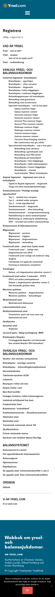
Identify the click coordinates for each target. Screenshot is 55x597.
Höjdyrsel (13, 328)
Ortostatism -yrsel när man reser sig (26, 314)
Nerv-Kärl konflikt (11, 391)
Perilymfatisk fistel (12, 404)
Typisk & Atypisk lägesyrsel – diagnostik (28, 183)
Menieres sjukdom (12, 289)
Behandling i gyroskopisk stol (29, 151)
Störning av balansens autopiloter (25, 264)
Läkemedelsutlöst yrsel (14, 307)
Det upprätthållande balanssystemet (21, 454)
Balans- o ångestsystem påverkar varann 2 (29, 282)
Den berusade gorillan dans (22, 285)
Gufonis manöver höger (26, 133)
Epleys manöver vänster (26, 111)
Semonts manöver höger (26, 114)
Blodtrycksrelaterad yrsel (15, 311)
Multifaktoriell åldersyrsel (21, 303)
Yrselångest (8, 268)
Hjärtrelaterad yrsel (18, 317)
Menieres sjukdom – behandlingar (25, 295)
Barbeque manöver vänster (27, 130)
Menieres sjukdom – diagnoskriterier (26, 292)
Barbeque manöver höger (27, 127)
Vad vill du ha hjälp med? (21, 58)
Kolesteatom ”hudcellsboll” (16, 408)
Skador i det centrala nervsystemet (20, 358)
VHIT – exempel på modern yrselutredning (29, 221)
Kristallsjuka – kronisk (25, 170)
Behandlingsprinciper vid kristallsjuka (26, 96)
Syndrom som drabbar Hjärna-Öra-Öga (22, 437)
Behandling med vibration (27, 148)
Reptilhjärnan (10, 466)
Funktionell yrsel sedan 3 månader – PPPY (24, 276)
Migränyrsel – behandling (21, 242)
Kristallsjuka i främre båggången (30, 167)
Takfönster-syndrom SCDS (16, 375)
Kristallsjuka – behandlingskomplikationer (24, 366)
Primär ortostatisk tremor (15, 433)
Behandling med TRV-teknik (28, 154)
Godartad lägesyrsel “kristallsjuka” (20, 77)
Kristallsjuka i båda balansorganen (31, 163)
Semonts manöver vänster (27, 117)
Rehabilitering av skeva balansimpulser (27, 215)
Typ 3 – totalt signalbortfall (22, 203)
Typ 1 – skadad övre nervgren (23, 197)
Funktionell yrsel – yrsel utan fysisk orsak (23, 246)
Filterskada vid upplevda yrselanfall (26, 261)
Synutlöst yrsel (10, 325)
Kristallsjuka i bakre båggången (24, 90)
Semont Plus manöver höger (28, 120)
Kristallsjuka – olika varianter (23, 84)
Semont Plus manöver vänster (29, 124)
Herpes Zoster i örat (12, 387)
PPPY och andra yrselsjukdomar (24, 279)
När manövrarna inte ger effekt (29, 142)
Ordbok (6, 487)
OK (27, 590)
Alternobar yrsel (10, 416)
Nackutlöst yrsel (11, 420)
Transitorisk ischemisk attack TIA (19, 425)
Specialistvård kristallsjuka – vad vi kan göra (30, 145)
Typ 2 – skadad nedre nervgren (23, 200)
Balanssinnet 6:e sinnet (14, 449)
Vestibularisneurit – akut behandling (26, 209)
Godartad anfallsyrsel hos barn (18, 400)
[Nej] (51, 586)
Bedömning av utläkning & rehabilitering (28, 218)
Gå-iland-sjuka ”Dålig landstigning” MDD (23, 332)
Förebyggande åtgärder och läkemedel (27, 340)
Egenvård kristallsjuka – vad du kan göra (28, 105)
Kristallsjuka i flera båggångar (29, 160)
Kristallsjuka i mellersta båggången (26, 93)
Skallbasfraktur (10, 429)
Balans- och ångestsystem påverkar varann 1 (30, 272)
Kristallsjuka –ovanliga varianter (19, 362)
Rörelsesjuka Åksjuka (14, 337)
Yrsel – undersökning (13, 62)
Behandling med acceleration (23, 102)
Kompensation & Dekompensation (20, 225)
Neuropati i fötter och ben (15, 383)
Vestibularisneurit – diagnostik (23, 206)
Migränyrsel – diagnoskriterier (23, 239)
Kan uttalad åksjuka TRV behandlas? (26, 343)
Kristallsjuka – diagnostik (21, 87)
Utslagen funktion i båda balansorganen (23, 396)
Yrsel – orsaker (10, 54)
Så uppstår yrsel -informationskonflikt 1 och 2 (26, 470)
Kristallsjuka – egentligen (21, 81)
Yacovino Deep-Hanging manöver (30, 139)
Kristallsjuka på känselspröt (28, 157)
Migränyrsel (8, 229)
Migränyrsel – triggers (19, 236)
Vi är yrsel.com (10, 503)
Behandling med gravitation (22, 99)
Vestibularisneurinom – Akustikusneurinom (24, 412)
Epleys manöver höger (25, 108)
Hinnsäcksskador (11, 371)
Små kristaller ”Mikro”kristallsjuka (31, 173)
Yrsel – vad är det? (12, 50)
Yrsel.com (29, 5)
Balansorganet (10, 458)
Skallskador (9, 321)
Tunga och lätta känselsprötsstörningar (27, 186)
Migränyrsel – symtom (19, 233)
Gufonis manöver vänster (26, 136)
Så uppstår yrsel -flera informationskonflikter (25, 474)
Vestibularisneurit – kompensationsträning (29, 212)
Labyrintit (7, 379)
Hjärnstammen (10, 462)
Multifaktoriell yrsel (12, 299)
